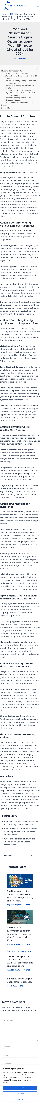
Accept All (20, 1088)
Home (5, 14)
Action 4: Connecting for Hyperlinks (19, 90)
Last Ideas (7, 105)
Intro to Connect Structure (13, 71)
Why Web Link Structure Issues (17, 74)
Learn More (7, 108)
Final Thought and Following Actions (19, 103)
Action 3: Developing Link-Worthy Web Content (20, 87)
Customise (20, 1094)
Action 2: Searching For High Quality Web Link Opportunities (21, 82)
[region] (20, 1084)
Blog (8, 905)
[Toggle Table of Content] (35, 68)
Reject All (20, 1099)
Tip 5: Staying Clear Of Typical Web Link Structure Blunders (20, 94)
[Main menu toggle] (37, 6)
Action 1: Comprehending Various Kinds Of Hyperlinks (21, 77)
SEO (11, 14)
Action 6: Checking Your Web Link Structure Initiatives (18, 99)
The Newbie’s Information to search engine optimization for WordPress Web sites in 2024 (19, 934)
